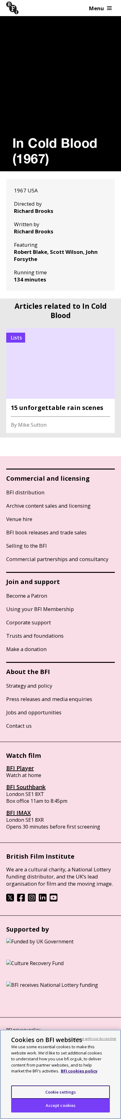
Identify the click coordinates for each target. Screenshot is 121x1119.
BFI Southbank (26, 787)
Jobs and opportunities (33, 712)
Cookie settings (60, 1092)
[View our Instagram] (31, 899)
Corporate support (28, 622)
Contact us (19, 725)
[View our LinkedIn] (42, 899)
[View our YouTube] (53, 899)
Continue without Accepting (92, 1038)
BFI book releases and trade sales (46, 532)
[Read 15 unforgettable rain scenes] (60, 380)
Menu (96, 8)
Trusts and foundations (35, 635)
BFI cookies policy (79, 1071)
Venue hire (19, 519)
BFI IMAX (18, 812)
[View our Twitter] (10, 899)
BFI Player (20, 768)
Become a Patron (26, 595)
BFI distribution (25, 492)
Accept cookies (61, 1105)
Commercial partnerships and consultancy (57, 559)
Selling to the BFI (26, 545)
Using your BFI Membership (40, 609)
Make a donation (26, 649)
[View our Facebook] (21, 899)
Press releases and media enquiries (49, 699)
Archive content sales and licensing (48, 505)
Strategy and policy (29, 685)
